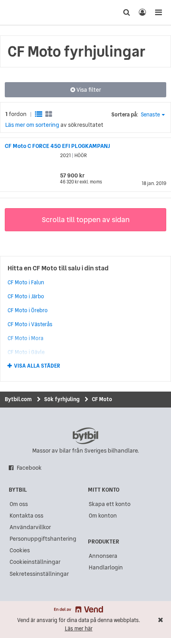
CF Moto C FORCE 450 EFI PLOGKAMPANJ (57, 146)
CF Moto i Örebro (28, 310)
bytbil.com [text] (85, 435)
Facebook (29, 468)
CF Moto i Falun (26, 282)
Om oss (19, 504)
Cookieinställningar (35, 562)
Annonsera (103, 556)
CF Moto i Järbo (26, 296)
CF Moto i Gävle (26, 352)
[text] (21, 12)
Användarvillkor (30, 527)
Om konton (103, 516)
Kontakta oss (26, 516)
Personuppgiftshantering (43, 539)
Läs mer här (79, 628)
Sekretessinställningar (39, 574)
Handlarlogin (106, 567)
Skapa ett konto (109, 504)
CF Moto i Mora (25, 338)
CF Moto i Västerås (30, 324)
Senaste (150, 114)
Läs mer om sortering (32, 125)
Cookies (20, 550)
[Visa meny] (158, 12)
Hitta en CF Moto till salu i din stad (58, 268)
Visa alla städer (37, 366)
